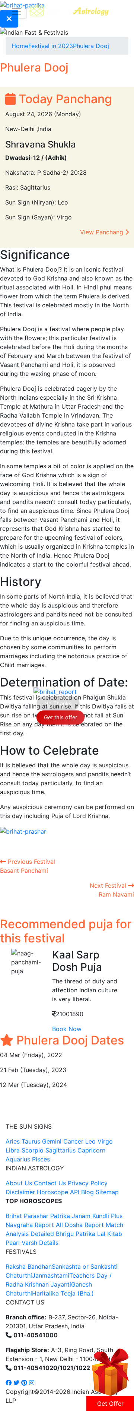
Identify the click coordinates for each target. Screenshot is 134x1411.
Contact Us (50, 1183)
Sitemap (107, 1192)
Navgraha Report (30, 1224)
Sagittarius (60, 1150)
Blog (87, 1192)
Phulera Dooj (91, 46)
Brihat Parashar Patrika (38, 1216)
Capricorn (91, 1150)
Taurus (31, 1141)
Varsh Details (40, 1242)
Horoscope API (58, 1192)
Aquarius (18, 1159)
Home (20, 46)
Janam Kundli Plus (97, 1216)
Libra (13, 1150)
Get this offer (60, 717)
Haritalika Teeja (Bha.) (63, 1293)
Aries (14, 1141)
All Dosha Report (80, 1224)
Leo (90, 1141)
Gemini (51, 1141)
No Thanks (58, 703)
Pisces (41, 1159)
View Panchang (102, 232)
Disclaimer (20, 1192)
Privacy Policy (88, 1183)
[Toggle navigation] (16, 11)
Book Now (67, 1029)
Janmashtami (50, 1275)
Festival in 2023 (50, 46)
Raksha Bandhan (29, 1266)
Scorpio (33, 1150)
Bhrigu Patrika (75, 1233)
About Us (19, 1183)
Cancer (73, 1141)
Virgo (105, 1141)
